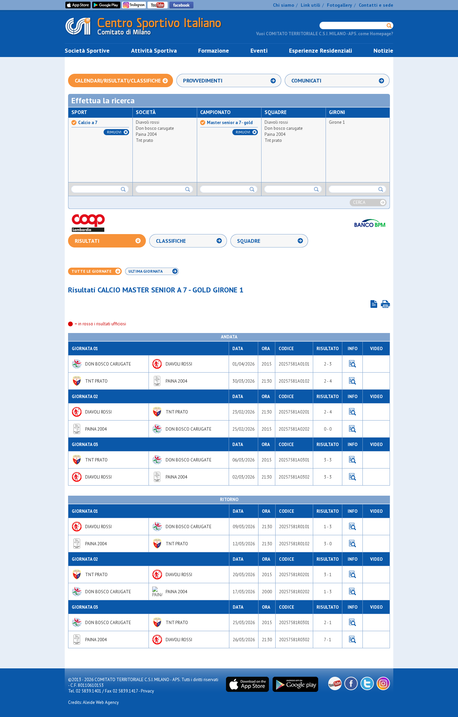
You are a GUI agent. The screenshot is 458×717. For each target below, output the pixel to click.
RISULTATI (87, 240)
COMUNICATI (306, 80)
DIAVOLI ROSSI (179, 364)
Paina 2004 (146, 134)
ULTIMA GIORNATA (145, 271)
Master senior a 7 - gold (230, 122)
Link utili (310, 5)
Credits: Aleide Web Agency (93, 702)
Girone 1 (337, 122)
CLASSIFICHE (171, 240)
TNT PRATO (96, 381)
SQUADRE (248, 240)
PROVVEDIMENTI (202, 80)
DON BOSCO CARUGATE (108, 364)
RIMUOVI (114, 132)
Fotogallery (339, 5)
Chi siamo (283, 5)
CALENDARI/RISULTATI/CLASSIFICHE (118, 80)
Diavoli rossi (147, 122)
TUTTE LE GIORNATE (91, 271)
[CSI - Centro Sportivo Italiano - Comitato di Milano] (148, 36)
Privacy (147, 691)
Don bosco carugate (155, 128)
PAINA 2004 (176, 381)
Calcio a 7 (87, 122)
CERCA (359, 202)
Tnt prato (144, 140)
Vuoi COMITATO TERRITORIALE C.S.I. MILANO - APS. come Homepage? (324, 34)
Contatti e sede (376, 5)
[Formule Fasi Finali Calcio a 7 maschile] (374, 304)
